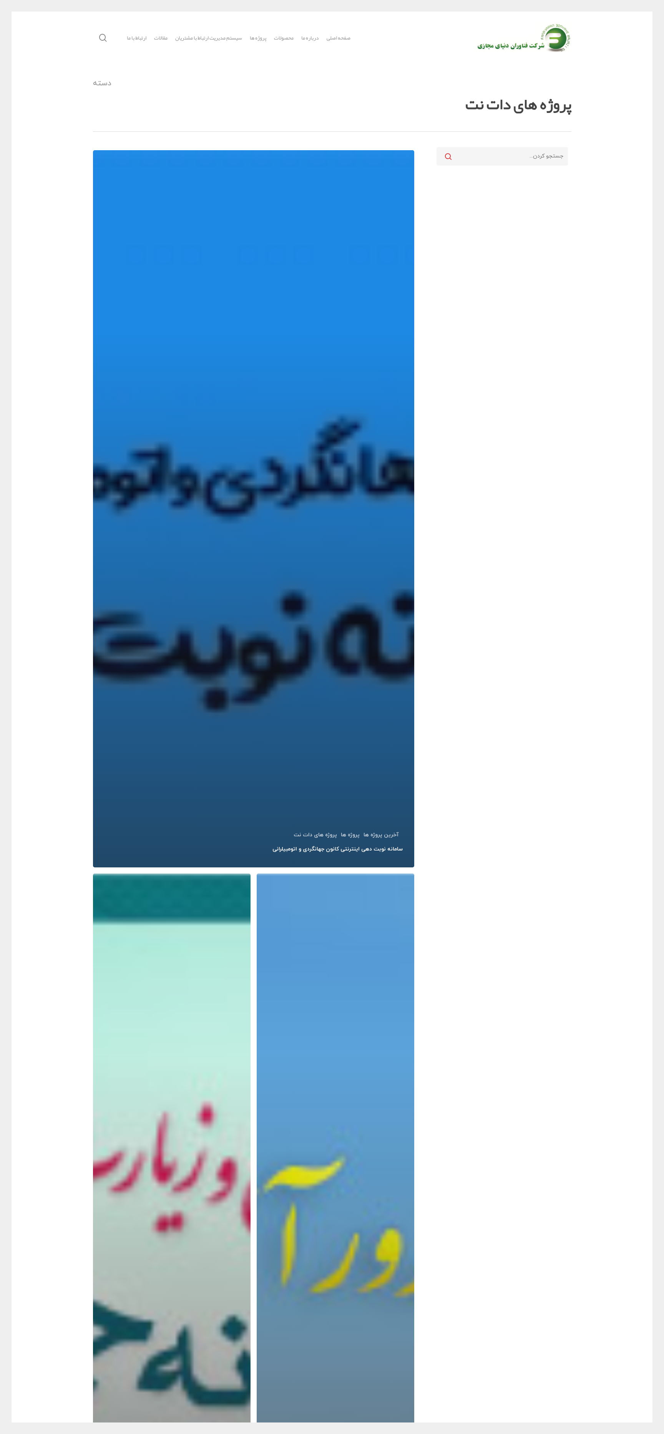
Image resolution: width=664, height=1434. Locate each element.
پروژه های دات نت (315, 835)
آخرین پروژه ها (381, 835)
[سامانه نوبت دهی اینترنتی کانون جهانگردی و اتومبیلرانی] (254, 508)
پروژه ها (350, 835)
